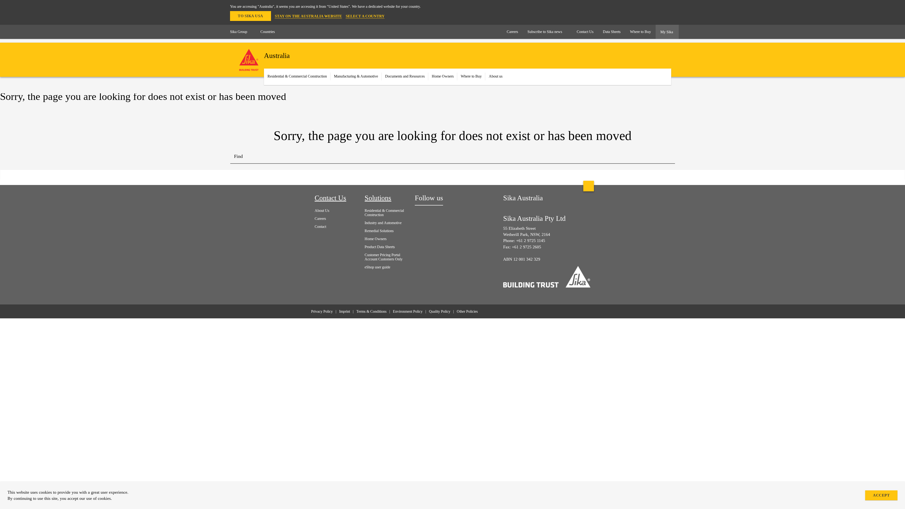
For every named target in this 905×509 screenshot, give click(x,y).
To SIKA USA (250, 16)
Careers (320, 219)
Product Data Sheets (380, 247)
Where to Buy (471, 76)
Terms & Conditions (371, 311)
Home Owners (443, 76)
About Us (322, 211)
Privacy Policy (322, 311)
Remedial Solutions (379, 231)
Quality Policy (439, 311)
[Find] (668, 157)
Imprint (344, 311)
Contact (320, 227)
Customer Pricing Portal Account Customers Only (384, 257)
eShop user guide (377, 267)
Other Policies (467, 311)
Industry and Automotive (383, 223)
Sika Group (238, 32)
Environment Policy (408, 311)
